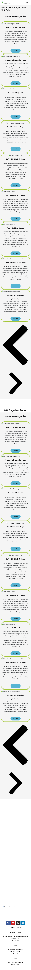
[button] (15, 345)
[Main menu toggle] (27, 2)
